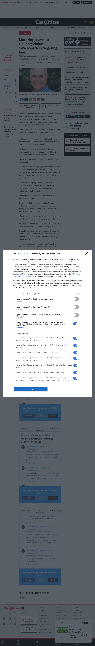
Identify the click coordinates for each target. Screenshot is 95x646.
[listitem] (47, 294)
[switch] (76, 299)
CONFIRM (31, 389)
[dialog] (47, 323)
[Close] (87, 254)
